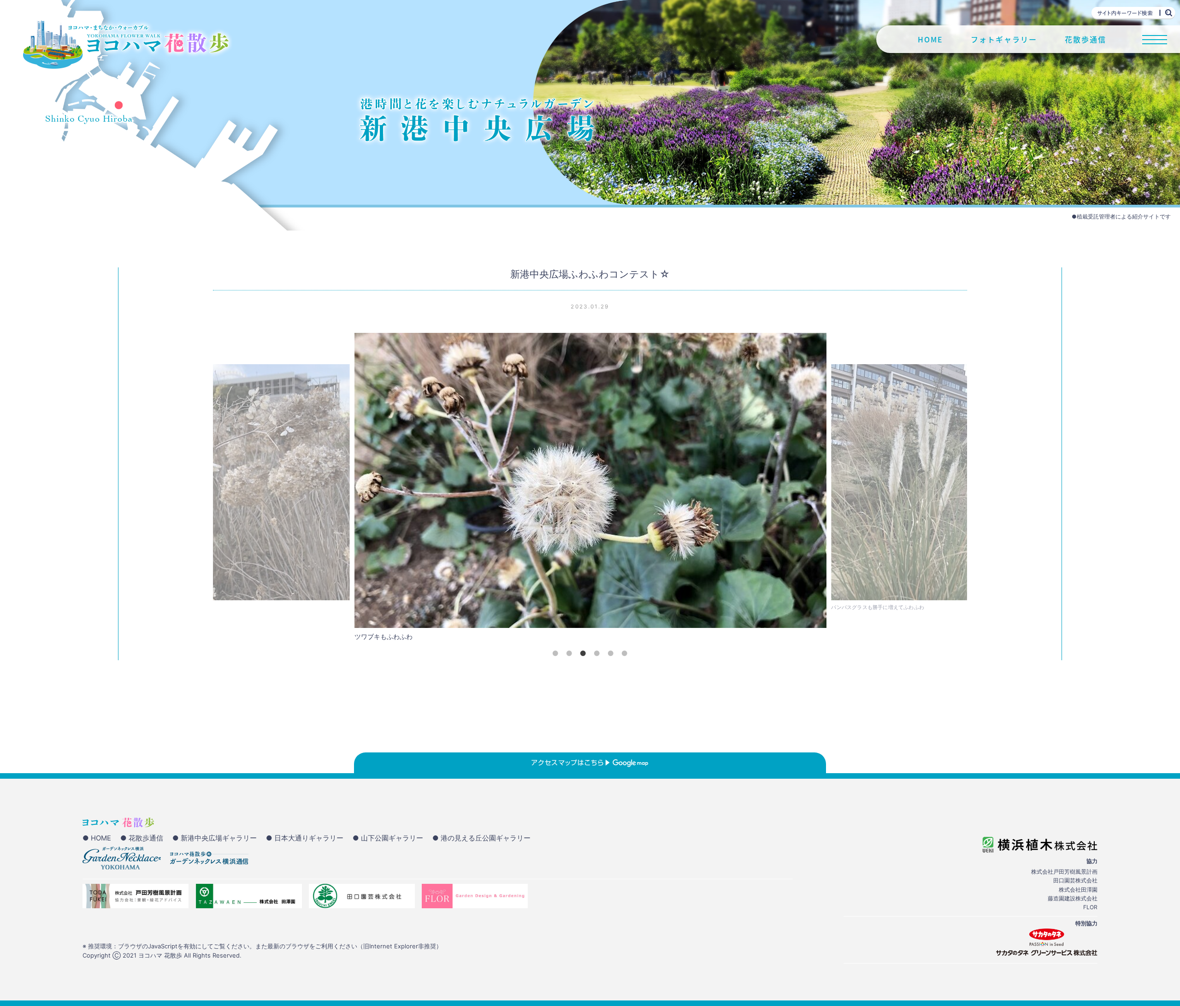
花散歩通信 (1085, 39)
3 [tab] (583, 653)
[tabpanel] (590, 489)
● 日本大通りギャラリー (304, 838)
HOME (930, 39)
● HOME (97, 838)
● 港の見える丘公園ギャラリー (481, 838)
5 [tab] (610, 653)
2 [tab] (569, 653)
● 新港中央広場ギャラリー (214, 838)
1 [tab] (555, 653)
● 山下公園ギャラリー (388, 838)
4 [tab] (597, 653)
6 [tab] (624, 653)
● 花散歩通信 (141, 838)
